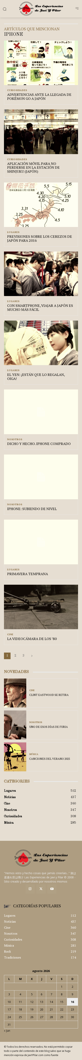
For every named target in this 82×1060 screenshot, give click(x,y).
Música (33, 754)
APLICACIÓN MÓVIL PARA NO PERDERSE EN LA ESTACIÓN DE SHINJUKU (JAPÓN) (33, 167)
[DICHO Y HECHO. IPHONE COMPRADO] (41, 411)
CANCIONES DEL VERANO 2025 (49, 759)
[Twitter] (41, 889)
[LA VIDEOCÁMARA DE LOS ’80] (41, 607)
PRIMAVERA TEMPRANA (27, 573)
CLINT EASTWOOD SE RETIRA (49, 695)
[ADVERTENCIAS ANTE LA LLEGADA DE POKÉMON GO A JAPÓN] (41, 63)
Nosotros (14, 439)
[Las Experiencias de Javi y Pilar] (41, 8)
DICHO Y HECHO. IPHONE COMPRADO (39, 443)
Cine (10, 634)
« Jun (7, 1030)
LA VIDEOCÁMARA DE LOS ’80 (32, 638)
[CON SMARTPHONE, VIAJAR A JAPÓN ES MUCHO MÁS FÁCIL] (41, 274)
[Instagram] (30, 889)
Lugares (13, 232)
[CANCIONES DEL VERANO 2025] (15, 756)
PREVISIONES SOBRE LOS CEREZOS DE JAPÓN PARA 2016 (39, 238)
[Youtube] (51, 889)
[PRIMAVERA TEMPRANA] (41, 542)
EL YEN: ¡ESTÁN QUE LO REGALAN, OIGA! (36, 376)
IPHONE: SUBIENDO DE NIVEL (32, 508)
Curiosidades (17, 90)
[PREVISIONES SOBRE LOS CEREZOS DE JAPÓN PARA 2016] (41, 204)
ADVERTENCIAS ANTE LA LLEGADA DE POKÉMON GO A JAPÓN (39, 96)
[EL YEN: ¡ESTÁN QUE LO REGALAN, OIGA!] (41, 343)
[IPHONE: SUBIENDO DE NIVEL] (41, 477)
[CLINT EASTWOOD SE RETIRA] (15, 693)
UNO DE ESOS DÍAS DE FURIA (48, 727)
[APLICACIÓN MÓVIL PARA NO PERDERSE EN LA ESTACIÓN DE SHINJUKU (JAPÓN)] (41, 131)
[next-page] (31, 656)
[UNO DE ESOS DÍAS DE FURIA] (15, 724)
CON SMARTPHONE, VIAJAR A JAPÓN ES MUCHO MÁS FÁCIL (40, 307)
